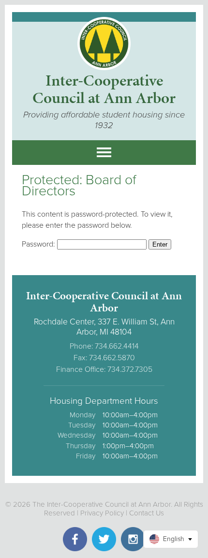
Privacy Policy (102, 513)
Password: (39, 244)
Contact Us (146, 513)
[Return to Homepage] (104, 67)
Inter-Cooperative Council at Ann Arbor (104, 89)
